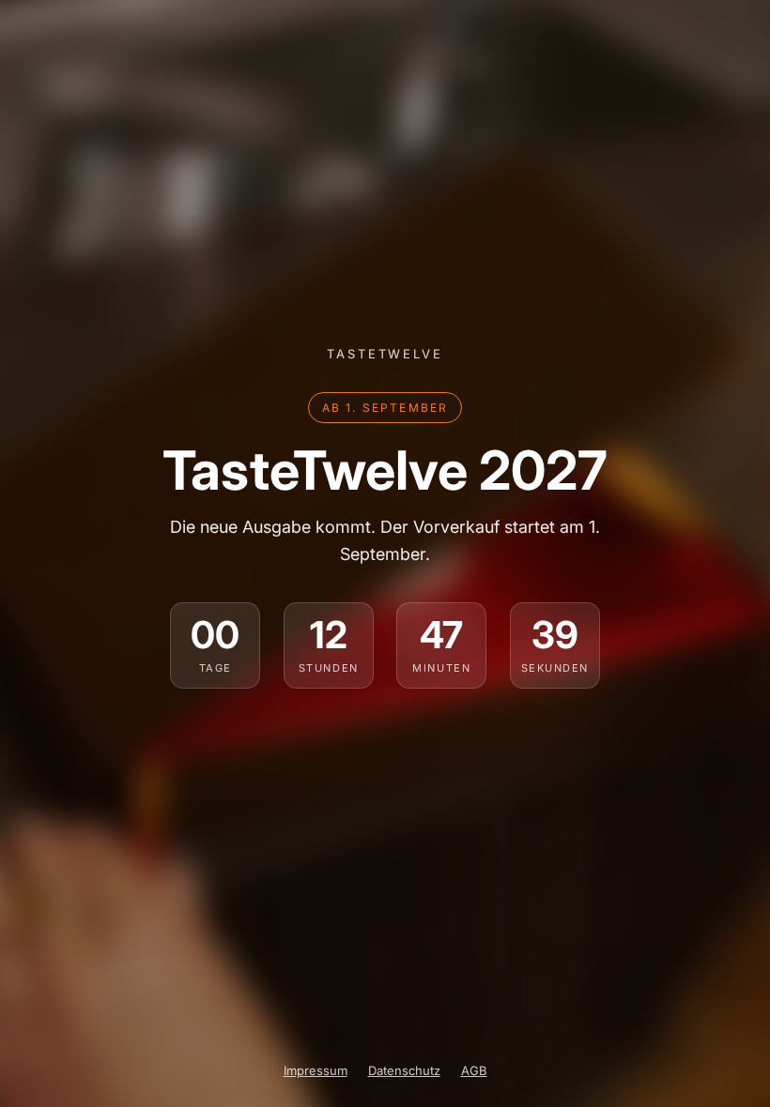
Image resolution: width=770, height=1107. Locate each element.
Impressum (315, 1070)
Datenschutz (404, 1070)
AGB (474, 1070)
